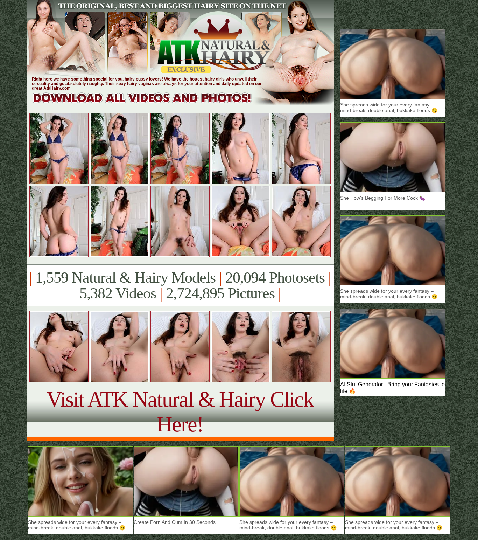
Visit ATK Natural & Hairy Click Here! (180, 411)
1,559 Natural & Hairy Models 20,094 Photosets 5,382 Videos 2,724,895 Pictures (180, 285)
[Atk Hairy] (149, 103)
